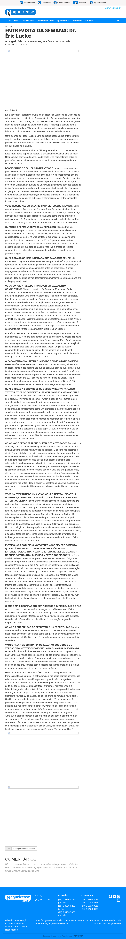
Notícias (13, 21)
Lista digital (28, 21)
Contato (77, 21)
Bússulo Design (56, 936)
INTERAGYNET (78, 936)
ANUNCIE (89, 21)
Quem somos (63, 21)
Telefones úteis (46, 21)
